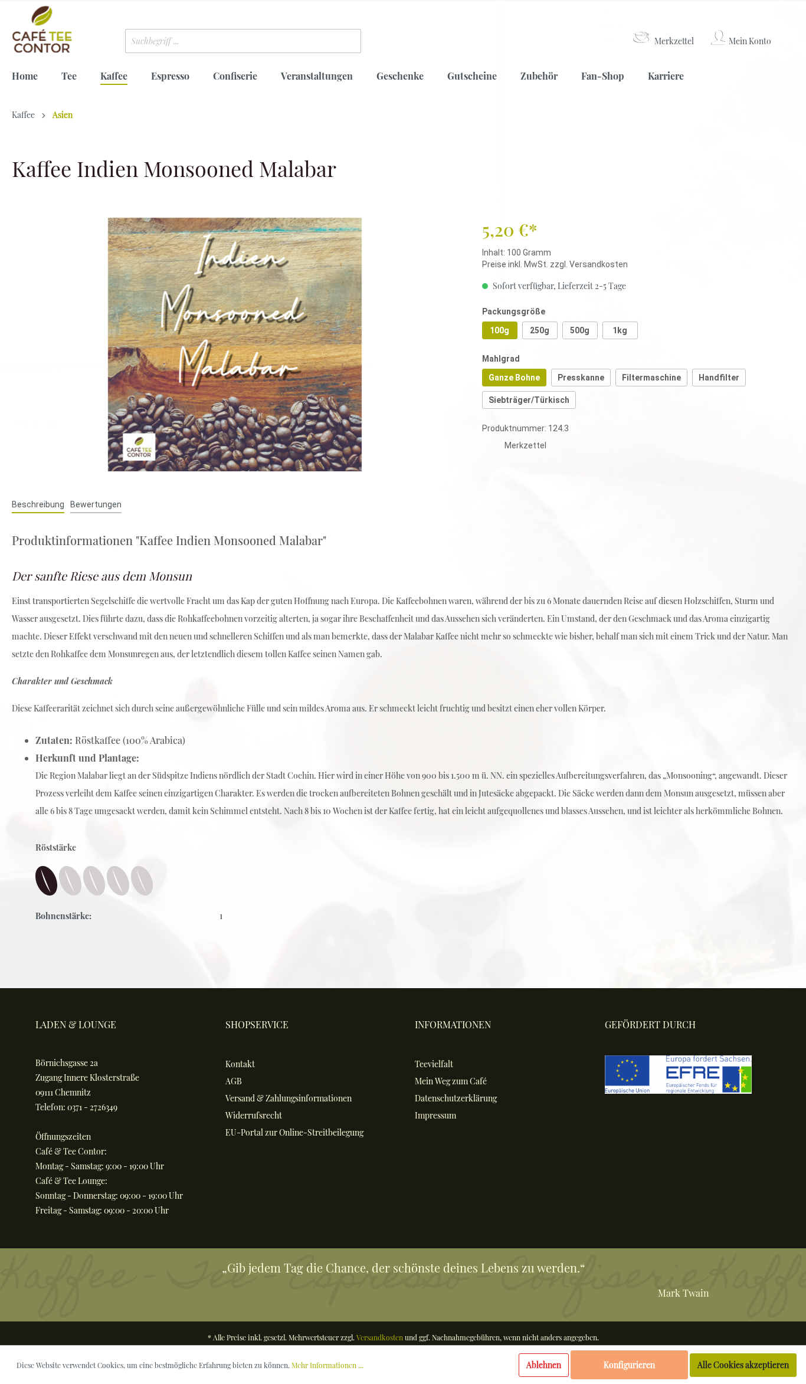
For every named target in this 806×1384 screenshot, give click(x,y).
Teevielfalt (434, 1064)
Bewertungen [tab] (96, 504)
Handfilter (719, 377)
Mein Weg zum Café (451, 1081)
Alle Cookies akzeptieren (743, 1364)
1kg (619, 330)
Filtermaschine (651, 377)
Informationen (453, 1024)
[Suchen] (343, 41)
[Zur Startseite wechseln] (42, 29)
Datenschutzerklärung (456, 1098)
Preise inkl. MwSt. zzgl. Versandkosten (555, 264)
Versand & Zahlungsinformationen (288, 1098)
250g (539, 330)
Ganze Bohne (514, 377)
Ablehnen (543, 1364)
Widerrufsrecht (253, 1115)
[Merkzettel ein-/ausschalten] (493, 447)
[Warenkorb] (786, 30)
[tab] (38, 504)
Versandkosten (379, 1337)
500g (579, 330)
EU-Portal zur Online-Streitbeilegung (294, 1132)
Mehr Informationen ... (327, 1365)
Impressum (435, 1115)
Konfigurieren (629, 1364)
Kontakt (240, 1064)
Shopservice (257, 1024)
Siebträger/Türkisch (529, 400)
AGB (233, 1081)
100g (499, 330)
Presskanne (581, 377)
